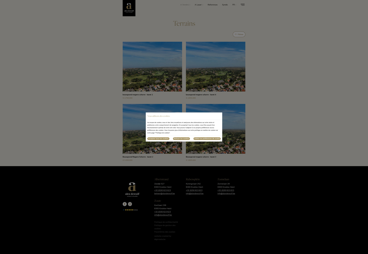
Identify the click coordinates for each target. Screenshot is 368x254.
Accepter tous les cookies (158, 138)
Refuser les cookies (181, 138)
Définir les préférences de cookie (207, 138)
